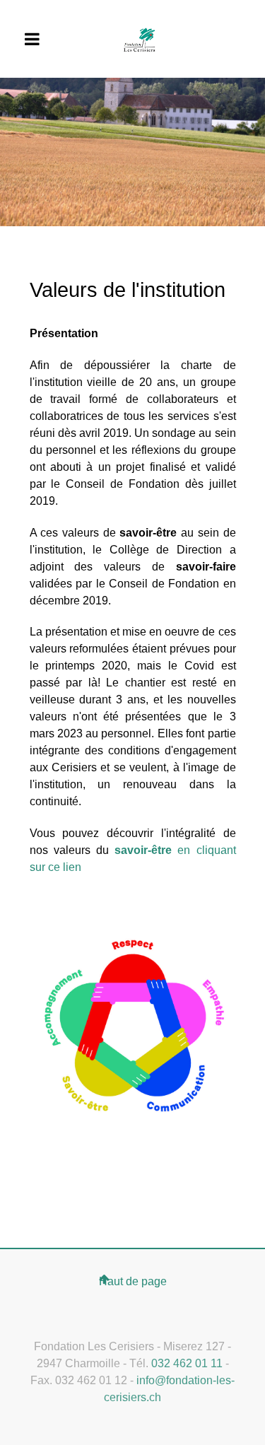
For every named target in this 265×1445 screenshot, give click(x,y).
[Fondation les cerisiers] (140, 39)
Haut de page (133, 1281)
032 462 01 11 (187, 1363)
